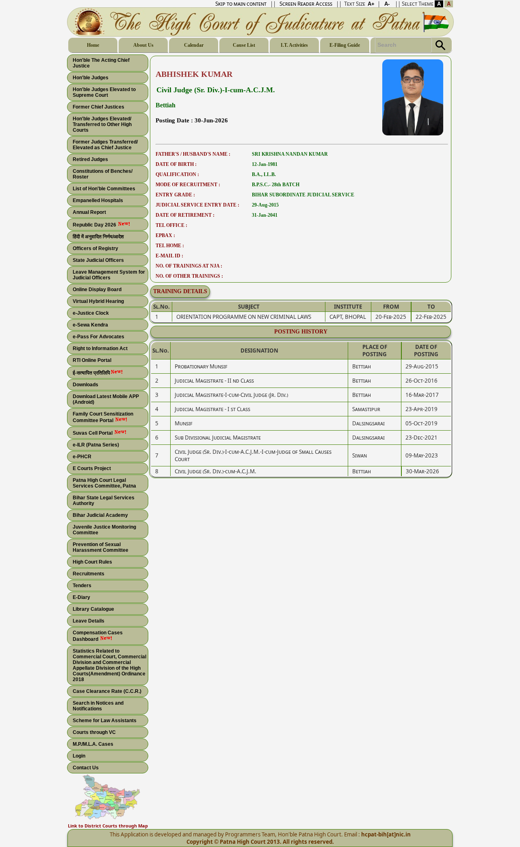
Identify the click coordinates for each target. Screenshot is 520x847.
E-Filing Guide (344, 45)
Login (79, 756)
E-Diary (81, 597)
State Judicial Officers (98, 260)
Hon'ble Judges (90, 78)
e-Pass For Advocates (98, 337)
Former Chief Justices (98, 107)
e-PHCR (82, 456)
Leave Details (88, 621)
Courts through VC (94, 732)
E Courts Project (92, 468)
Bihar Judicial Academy (100, 515)
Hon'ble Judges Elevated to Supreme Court (104, 92)
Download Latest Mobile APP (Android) (106, 399)
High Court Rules (92, 562)
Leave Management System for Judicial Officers (109, 275)
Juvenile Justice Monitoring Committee (104, 530)
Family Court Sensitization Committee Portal (103, 417)
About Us (143, 45)
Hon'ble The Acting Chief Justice (101, 63)
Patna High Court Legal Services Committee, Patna (104, 483)
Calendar (194, 45)
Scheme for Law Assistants (104, 720)
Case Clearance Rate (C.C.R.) (107, 691)
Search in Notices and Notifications (98, 706)
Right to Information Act (100, 348)
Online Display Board (97, 289)
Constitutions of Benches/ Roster (102, 174)
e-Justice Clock (91, 313)
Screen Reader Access (306, 3)
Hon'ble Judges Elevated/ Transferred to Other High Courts (102, 124)
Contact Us (86, 768)
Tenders (82, 585)
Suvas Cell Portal (93, 433)
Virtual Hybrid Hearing (98, 301)
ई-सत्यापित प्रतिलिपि (91, 373)
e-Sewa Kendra (90, 325)
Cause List (244, 45)
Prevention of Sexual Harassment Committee (100, 547)
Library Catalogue (93, 609)
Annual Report (89, 212)
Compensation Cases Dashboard (98, 636)
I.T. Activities (294, 45)
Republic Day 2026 (95, 225)
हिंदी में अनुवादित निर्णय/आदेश (98, 237)
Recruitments (88, 574)
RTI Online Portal (92, 360)
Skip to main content (240, 3)
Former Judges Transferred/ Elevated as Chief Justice (105, 144)
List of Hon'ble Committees (104, 189)
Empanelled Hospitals (98, 200)
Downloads (85, 385)
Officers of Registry (95, 248)
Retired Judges (90, 159)
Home (93, 45)
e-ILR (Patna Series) (96, 445)
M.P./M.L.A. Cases (93, 744)
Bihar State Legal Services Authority (103, 500)
